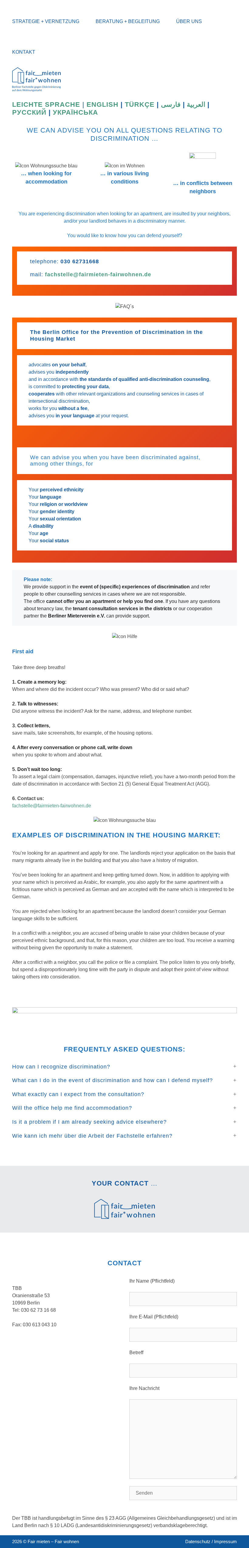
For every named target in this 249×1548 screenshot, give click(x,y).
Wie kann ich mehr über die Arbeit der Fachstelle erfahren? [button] (92, 1136)
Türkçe (140, 104)
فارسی (171, 104)
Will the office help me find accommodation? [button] (72, 1108)
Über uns (189, 21)
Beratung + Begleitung (128, 21)
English (102, 104)
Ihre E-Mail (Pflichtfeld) (153, 1316)
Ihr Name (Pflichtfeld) (152, 1281)
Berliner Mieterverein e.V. (76, 615)
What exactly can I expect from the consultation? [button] (78, 1094)
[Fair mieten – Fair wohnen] (36, 79)
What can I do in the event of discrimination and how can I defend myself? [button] (112, 1080)
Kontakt (23, 52)
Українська (75, 112)
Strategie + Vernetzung (45, 21)
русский (30, 112)
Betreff (136, 1352)
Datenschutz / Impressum (211, 1541)
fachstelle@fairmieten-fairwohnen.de (98, 274)
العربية (196, 104)
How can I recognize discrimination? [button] (61, 1067)
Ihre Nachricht (144, 1388)
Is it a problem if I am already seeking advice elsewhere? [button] (89, 1122)
